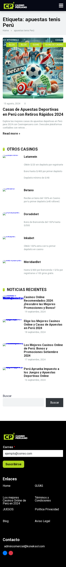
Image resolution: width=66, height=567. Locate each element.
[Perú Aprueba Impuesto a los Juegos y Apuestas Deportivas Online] (13, 367)
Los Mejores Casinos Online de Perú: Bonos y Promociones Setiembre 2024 (43, 350)
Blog (6, 521)
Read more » (11, 133)
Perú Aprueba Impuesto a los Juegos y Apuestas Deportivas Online (41, 372)
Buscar (7, 396)
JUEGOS (8, 509)
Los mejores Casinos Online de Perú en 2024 (14, 500)
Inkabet (29, 238)
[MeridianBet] (13, 260)
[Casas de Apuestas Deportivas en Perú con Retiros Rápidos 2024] (33, 68)
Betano (29, 190)
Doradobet (31, 214)
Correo (9, 447)
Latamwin (30, 156)
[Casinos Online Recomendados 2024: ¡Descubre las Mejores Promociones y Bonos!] (13, 298)
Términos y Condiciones (43, 499)
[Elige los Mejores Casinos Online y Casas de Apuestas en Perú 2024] (13, 319)
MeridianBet (32, 262)
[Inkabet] (13, 236)
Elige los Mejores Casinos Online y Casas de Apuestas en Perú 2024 (43, 324)
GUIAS (36, 44)
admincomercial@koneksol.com (24, 546)
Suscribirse (13, 464)
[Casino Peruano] (15, 5)
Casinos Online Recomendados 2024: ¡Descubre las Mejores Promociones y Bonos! (39, 302)
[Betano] (13, 188)
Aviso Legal (42, 521)
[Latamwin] (13, 155)
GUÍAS (39, 485)
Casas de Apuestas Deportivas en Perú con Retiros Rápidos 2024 (33, 112)
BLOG (12, 44)
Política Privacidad (47, 509)
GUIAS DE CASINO (54, 44)
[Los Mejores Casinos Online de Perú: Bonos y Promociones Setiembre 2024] (13, 343)
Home (6, 30)
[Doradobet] (13, 212)
